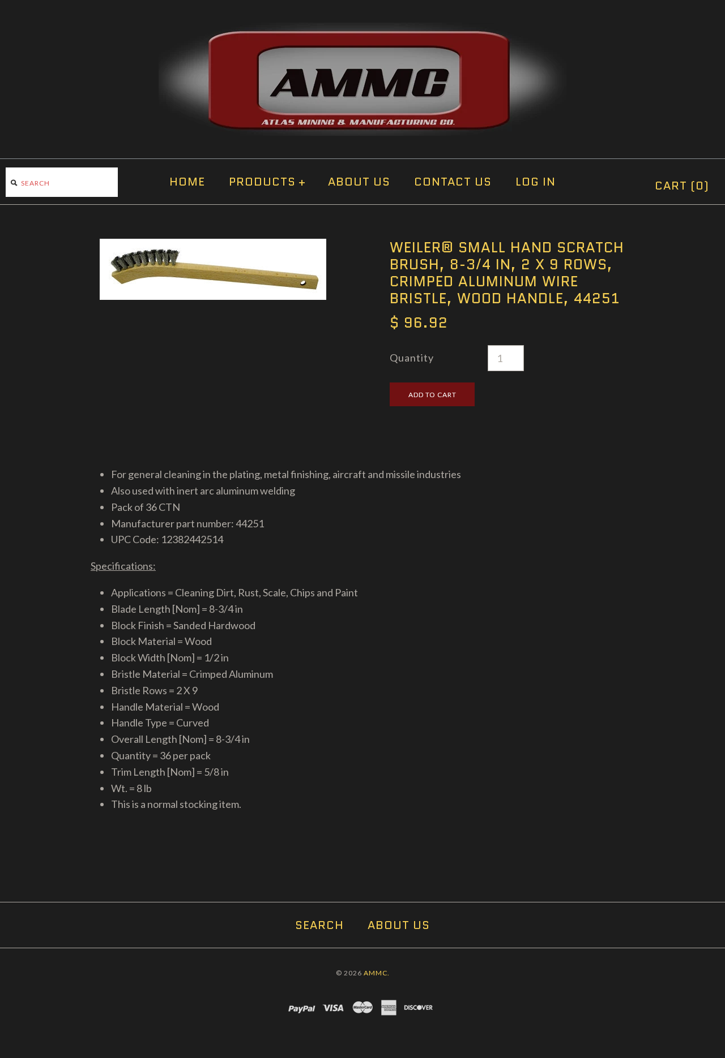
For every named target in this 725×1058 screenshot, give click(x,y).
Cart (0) (682, 185)
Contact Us (453, 182)
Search (319, 925)
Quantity (412, 357)
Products (267, 182)
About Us (359, 182)
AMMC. (377, 973)
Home (187, 182)
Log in (535, 182)
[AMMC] (362, 30)
